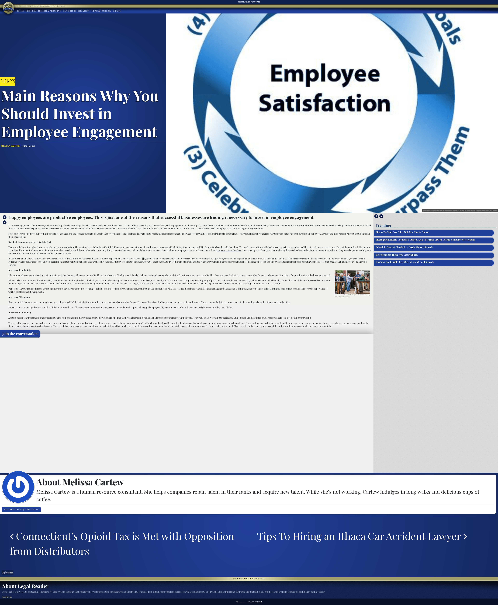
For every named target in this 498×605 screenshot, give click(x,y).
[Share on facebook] (4, 217)
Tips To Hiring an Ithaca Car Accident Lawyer (360, 535)
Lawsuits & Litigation (76, 10)
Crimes (117, 10)
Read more (7, 597)
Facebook (246, 2)
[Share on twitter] (4, 222)
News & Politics (101, 10)
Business (31, 10)
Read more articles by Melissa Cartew (21, 509)
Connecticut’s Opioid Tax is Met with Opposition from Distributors (122, 543)
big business (7, 572)
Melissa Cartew (10, 145)
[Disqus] (187, 371)
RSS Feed (240, 2)
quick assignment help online (278, 288)
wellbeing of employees (23, 326)
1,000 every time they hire (229, 250)
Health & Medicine (49, 10)
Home (20, 10)
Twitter (255, 2)
